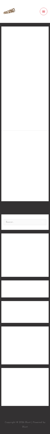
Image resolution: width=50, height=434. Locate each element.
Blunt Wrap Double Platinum (19, 269)
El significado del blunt (16, 264)
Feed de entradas (13, 388)
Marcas (8, 68)
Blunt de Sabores (13, 253)
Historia (8, 341)
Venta (7, 357)
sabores (8, 352)
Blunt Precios (10, 248)
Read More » (11, 122)
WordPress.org (11, 399)
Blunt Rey (14, 137)
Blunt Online (10, 259)
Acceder (8, 382)
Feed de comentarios (15, 393)
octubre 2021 (10, 315)
